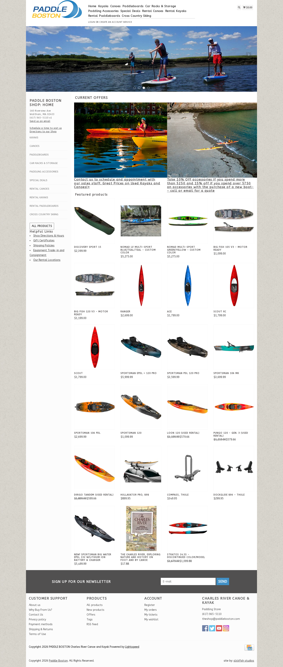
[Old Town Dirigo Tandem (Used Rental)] (95, 468)
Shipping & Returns (41, 629)
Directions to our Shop (43, 131)
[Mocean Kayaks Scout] (95, 347)
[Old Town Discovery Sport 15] (95, 221)
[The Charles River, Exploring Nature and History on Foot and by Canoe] (141, 528)
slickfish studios (244, 660)
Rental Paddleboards (104, 16)
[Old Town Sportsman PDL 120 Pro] (187, 347)
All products (42, 226)
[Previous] (34, 54)
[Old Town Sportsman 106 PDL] (95, 406)
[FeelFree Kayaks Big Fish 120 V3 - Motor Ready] (95, 285)
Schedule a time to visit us (46, 128)
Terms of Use (37, 634)
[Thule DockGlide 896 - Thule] (234, 468)
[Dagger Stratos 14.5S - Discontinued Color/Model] (187, 528)
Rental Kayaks (176, 11)
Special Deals (131, 11)
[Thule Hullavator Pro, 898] (141, 468)
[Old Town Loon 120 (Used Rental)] (187, 406)
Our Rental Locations (46, 260)
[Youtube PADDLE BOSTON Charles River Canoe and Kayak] (219, 628)
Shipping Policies (43, 245)
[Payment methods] (249, 647)
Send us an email (40, 121)
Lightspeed (132, 647)
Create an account (110, 22)
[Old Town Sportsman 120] (141, 406)
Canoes (115, 6)
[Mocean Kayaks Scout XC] (234, 285)
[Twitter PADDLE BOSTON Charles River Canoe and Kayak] (212, 628)
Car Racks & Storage (160, 6)
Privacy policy (37, 619)
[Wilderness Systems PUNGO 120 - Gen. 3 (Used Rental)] (234, 406)
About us (34, 605)
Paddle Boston (58, 660)
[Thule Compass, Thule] (187, 468)
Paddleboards (133, 6)
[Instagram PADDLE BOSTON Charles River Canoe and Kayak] (226, 628)
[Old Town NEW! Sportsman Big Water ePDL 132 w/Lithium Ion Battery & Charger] (95, 528)
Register (149, 605)
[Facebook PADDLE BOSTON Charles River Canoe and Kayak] (205, 628)
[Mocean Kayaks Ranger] (141, 285)
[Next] (248, 54)
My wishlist (151, 619)
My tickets (150, 614)
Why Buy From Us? (40, 610)
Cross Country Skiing (136, 16)
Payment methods (41, 624)
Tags (90, 619)
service (127, 22)
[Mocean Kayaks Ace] (187, 285)
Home (92, 6)
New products (95, 610)
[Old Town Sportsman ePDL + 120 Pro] (141, 347)
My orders (150, 610)
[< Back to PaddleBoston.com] (57, 11)
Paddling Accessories (103, 11)
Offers (91, 614)
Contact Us (36, 614)
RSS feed (92, 624)
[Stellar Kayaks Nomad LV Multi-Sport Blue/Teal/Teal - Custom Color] (141, 221)
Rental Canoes (152, 11)
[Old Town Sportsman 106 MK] (234, 347)
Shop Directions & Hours (48, 235)
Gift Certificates (43, 240)
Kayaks (103, 6)
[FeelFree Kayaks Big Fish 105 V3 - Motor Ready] (234, 221)
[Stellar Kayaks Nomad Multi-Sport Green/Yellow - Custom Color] (187, 221)
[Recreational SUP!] (141, 59)
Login (91, 22)
